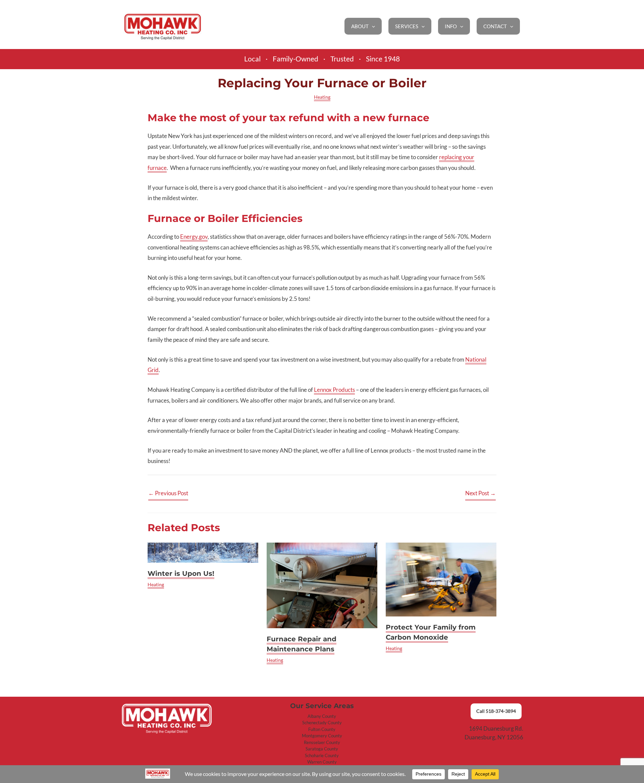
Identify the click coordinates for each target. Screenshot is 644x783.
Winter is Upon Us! (181, 573)
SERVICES (406, 26)
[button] (372, 26)
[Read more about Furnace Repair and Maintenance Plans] (322, 585)
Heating (322, 97)
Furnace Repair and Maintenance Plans (301, 644)
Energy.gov (194, 236)
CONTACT (495, 26)
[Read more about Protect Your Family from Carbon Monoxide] (441, 579)
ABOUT (360, 26)
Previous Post (168, 493)
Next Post (480, 493)
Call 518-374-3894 (496, 711)
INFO (451, 26)
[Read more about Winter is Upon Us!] (203, 552)
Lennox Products (334, 389)
